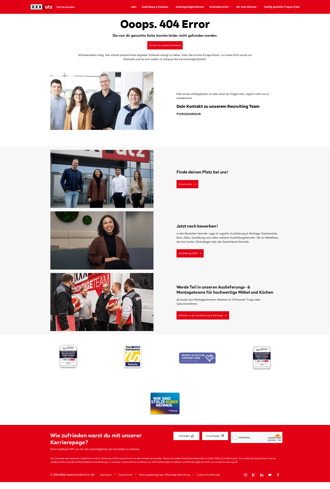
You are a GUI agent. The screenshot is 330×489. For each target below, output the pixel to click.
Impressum (106, 474)
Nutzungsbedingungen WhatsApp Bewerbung (164, 474)
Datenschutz (125, 474)
